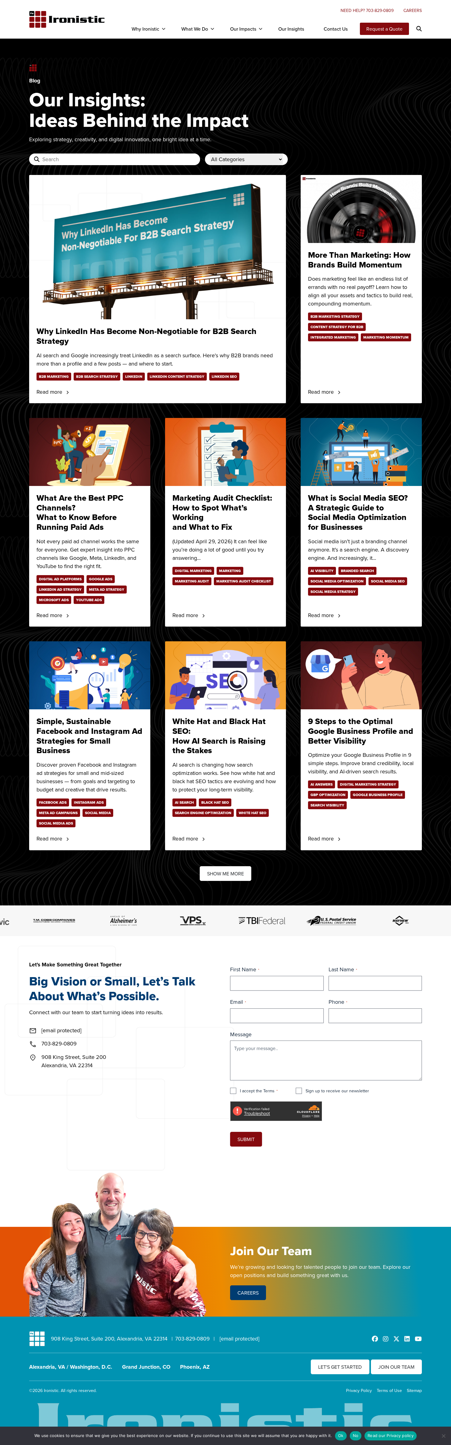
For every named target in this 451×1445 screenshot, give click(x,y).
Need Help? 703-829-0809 (367, 10)
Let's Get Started (340, 1366)
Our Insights (291, 28)
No (356, 1435)
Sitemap (414, 1390)
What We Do (194, 28)
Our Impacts (243, 28)
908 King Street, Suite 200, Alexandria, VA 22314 (109, 1338)
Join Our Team (396, 1366)
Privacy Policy (359, 1390)
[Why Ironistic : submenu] (163, 29)
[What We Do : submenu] (212, 29)
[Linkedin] (407, 1338)
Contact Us (336, 28)
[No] (443, 1436)
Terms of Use (389, 1390)
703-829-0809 (192, 1338)
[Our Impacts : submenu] (260, 29)
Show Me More (225, 873)
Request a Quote (384, 28)
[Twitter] (396, 1338)
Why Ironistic (145, 28)
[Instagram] (385, 1338)
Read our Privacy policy (391, 1435)
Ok (341, 1435)
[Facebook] (375, 1338)
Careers (412, 10)
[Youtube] (418, 1338)
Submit (246, 1139)
